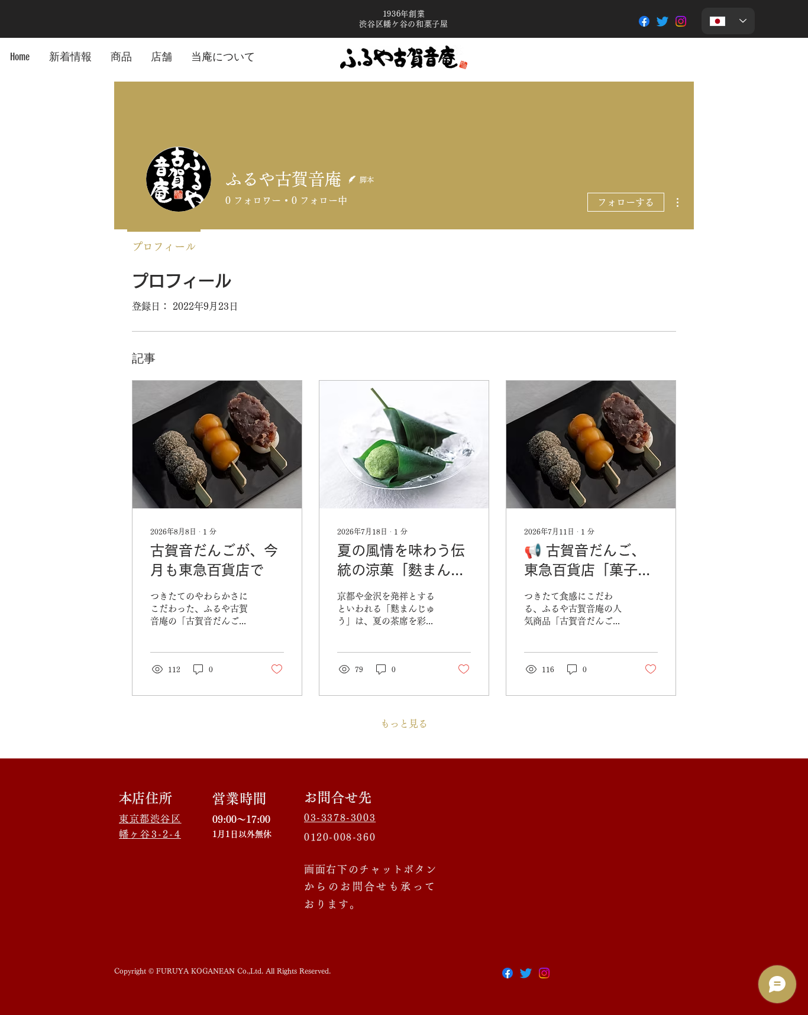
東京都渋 (139, 818)
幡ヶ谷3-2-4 (150, 834)
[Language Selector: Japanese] (728, 21)
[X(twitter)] (526, 973)
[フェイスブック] (644, 21)
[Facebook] (507, 973)
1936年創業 (408, 14)
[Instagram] (681, 21)
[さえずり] (662, 21)
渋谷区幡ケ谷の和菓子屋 (403, 24)
